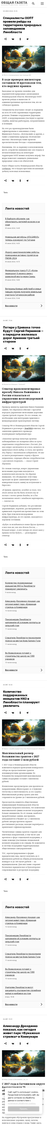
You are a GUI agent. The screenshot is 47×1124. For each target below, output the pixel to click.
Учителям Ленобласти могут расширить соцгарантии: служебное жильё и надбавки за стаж (23, 990)
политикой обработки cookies (21, 1103)
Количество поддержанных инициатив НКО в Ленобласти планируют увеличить (20, 585)
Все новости (11, 305)
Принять (23, 1109)
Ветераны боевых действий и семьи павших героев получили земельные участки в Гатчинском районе (23, 291)
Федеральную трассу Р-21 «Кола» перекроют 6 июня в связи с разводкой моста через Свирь (21, 273)
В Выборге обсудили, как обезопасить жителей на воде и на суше (22, 221)
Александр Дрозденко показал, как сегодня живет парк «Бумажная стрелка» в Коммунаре (22, 604)
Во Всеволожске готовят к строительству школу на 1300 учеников (19, 656)
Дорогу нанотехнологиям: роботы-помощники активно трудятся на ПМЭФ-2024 (22, 255)
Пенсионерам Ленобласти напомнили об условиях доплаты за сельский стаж (22, 622)
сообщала (6, 168)
